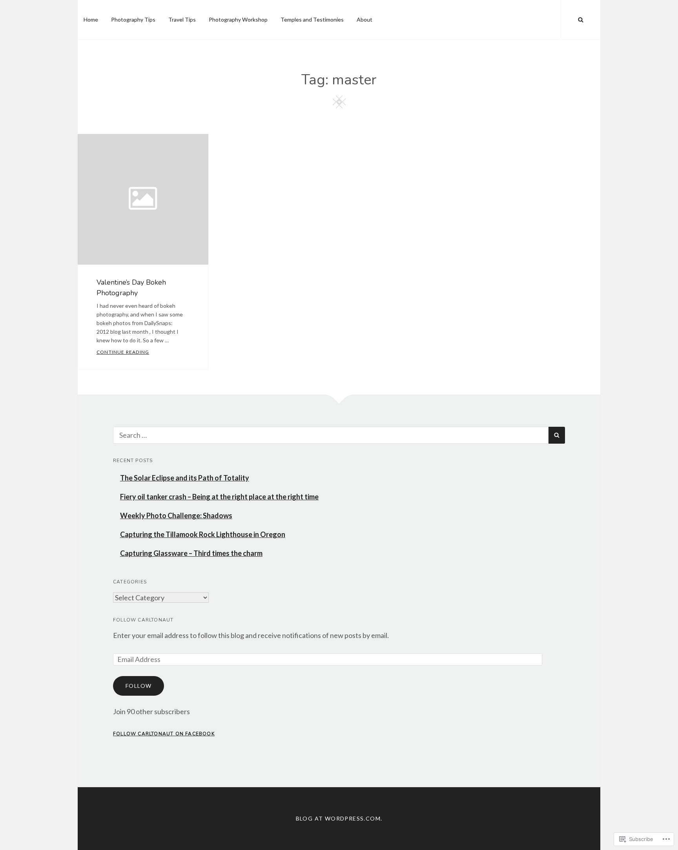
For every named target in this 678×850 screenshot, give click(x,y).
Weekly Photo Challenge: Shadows (176, 515)
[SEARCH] (581, 20)
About (364, 19)
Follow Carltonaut (143, 620)
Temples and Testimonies (312, 19)
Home (91, 19)
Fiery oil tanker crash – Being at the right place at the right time (219, 496)
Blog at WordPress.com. (339, 818)
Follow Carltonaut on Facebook (164, 734)
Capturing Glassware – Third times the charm (191, 553)
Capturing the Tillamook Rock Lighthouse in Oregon (202, 534)
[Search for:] (331, 435)
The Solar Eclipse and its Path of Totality (184, 477)
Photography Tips (133, 19)
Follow (138, 685)
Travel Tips (182, 19)
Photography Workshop (238, 19)
